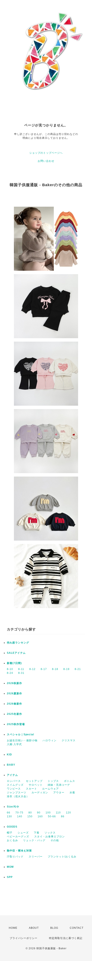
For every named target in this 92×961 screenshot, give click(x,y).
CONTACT (76, 927)
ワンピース (14, 788)
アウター (58, 792)
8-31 (21, 672)
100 (48, 812)
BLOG (54, 927)
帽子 (9, 832)
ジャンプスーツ (16, 792)
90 (38, 812)
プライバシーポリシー (23, 938)
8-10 (10, 669)
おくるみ (12, 840)
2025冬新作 (14, 713)
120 (68, 812)
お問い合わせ (46, 160)
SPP (10, 877)
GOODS (12, 826)
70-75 (19, 812)
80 (30, 812)
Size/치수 (13, 806)
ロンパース (14, 781)
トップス (53, 781)
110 (58, 812)
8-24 (10, 672)
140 (19, 816)
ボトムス (69, 781)
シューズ (23, 832)
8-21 (78, 669)
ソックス (50, 832)
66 (8, 812)
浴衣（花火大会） (18, 796)
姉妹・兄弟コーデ (59, 784)
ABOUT (34, 927)
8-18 (55, 669)
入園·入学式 (14, 744)
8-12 (32, 669)
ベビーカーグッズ (18, 836)
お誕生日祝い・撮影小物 (22, 740)
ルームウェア (50, 788)
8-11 (21, 669)
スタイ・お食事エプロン (49, 836)
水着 (72, 792)
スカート (31, 788)
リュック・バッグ (34, 840)
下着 (36, 832)
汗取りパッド (15, 856)
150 (30, 816)
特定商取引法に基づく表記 (65, 938)
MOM (10, 866)
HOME (13, 927)
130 (9, 816)
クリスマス (69, 740)
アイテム (12, 775)
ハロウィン (49, 740)
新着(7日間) (14, 663)
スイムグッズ (15, 784)
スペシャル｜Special (20, 734)
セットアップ (34, 781)
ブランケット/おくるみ (62, 856)
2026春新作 (14, 703)
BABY (11, 764)
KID (9, 754)
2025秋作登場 (16, 724)
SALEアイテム (16, 652)
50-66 (52, 816)
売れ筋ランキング (18, 642)
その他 (54, 840)
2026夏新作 (14, 693)
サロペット (36, 784)
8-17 (44, 669)
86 (62, 816)
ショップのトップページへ (46, 152)
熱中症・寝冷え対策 (19, 850)
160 (40, 816)
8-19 (66, 669)
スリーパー (36, 856)
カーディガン (39, 792)
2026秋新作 (14, 683)
